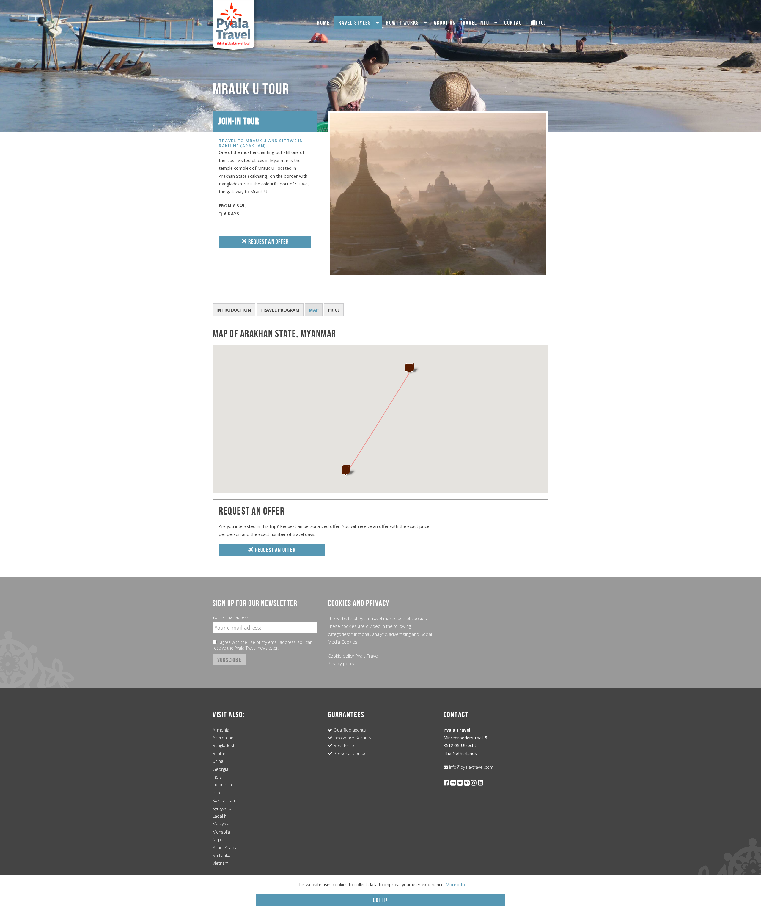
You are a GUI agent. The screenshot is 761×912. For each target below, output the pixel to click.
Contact (514, 22)
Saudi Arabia (225, 847)
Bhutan (219, 753)
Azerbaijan (223, 737)
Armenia (221, 730)
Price (334, 310)
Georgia (220, 769)
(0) (541, 22)
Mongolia (221, 832)
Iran (216, 792)
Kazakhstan (224, 800)
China (218, 761)
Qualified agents (349, 730)
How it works (402, 22)
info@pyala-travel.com (470, 767)
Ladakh (220, 816)
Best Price (343, 745)
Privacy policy (341, 663)
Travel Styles (353, 22)
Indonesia (222, 784)
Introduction (233, 310)
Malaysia (221, 824)
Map (314, 310)
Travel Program (280, 310)
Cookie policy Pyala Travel (353, 656)
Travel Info (474, 22)
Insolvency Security (351, 737)
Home (323, 22)
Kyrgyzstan (223, 808)
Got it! (380, 900)
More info (455, 884)
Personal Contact (350, 753)
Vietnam (221, 863)
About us (444, 22)
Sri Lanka (221, 855)
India (217, 777)
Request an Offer (268, 241)
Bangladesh (224, 745)
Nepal (218, 839)
